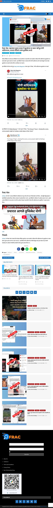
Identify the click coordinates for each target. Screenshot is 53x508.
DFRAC (4, 196)
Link (26, 125)
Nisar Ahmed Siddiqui (15, 55)
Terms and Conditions (9, 464)
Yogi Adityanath (6, 254)
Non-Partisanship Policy (9, 470)
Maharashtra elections (30, 252)
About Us (6, 458)
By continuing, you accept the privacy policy (20, 451)
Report (35, 305)
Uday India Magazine (19, 66)
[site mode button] (47, 14)
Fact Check (21, 252)
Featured (12, 52)
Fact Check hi (5, 52)
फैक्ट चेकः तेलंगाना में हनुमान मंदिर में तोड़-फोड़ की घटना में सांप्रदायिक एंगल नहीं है (9, 257)
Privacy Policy (7, 467)
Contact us (6, 461)
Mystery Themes (43, 506)
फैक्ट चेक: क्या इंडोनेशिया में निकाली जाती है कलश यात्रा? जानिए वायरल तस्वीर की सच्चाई (9, 275)
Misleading (18, 52)
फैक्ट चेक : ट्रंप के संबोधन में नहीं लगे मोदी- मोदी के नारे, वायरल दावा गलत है (45, 257)
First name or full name (14, 442)
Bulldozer (10, 252)
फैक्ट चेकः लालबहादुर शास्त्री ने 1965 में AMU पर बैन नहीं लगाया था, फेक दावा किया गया (26, 278)
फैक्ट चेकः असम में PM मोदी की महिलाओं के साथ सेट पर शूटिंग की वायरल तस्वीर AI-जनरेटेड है (42, 278)
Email (10, 447)
